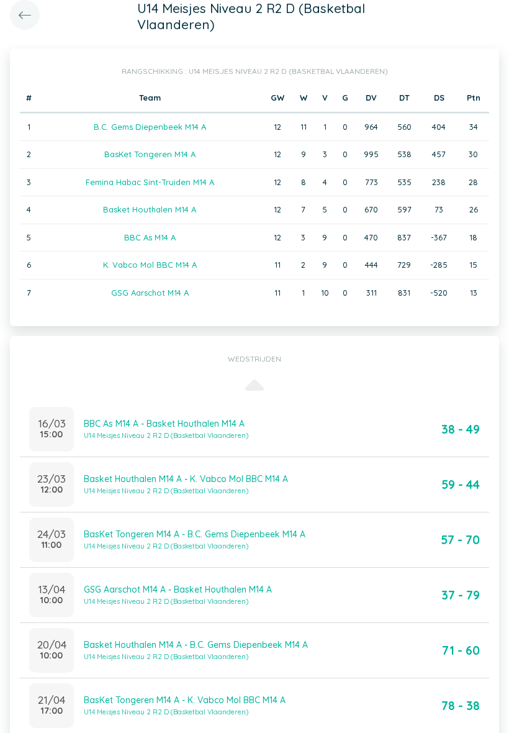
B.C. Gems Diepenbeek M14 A (150, 127)
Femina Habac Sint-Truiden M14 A (150, 182)
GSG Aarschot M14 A (150, 293)
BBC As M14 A (150, 237)
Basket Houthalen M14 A (149, 209)
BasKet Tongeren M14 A (150, 154)
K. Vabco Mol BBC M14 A (150, 265)
